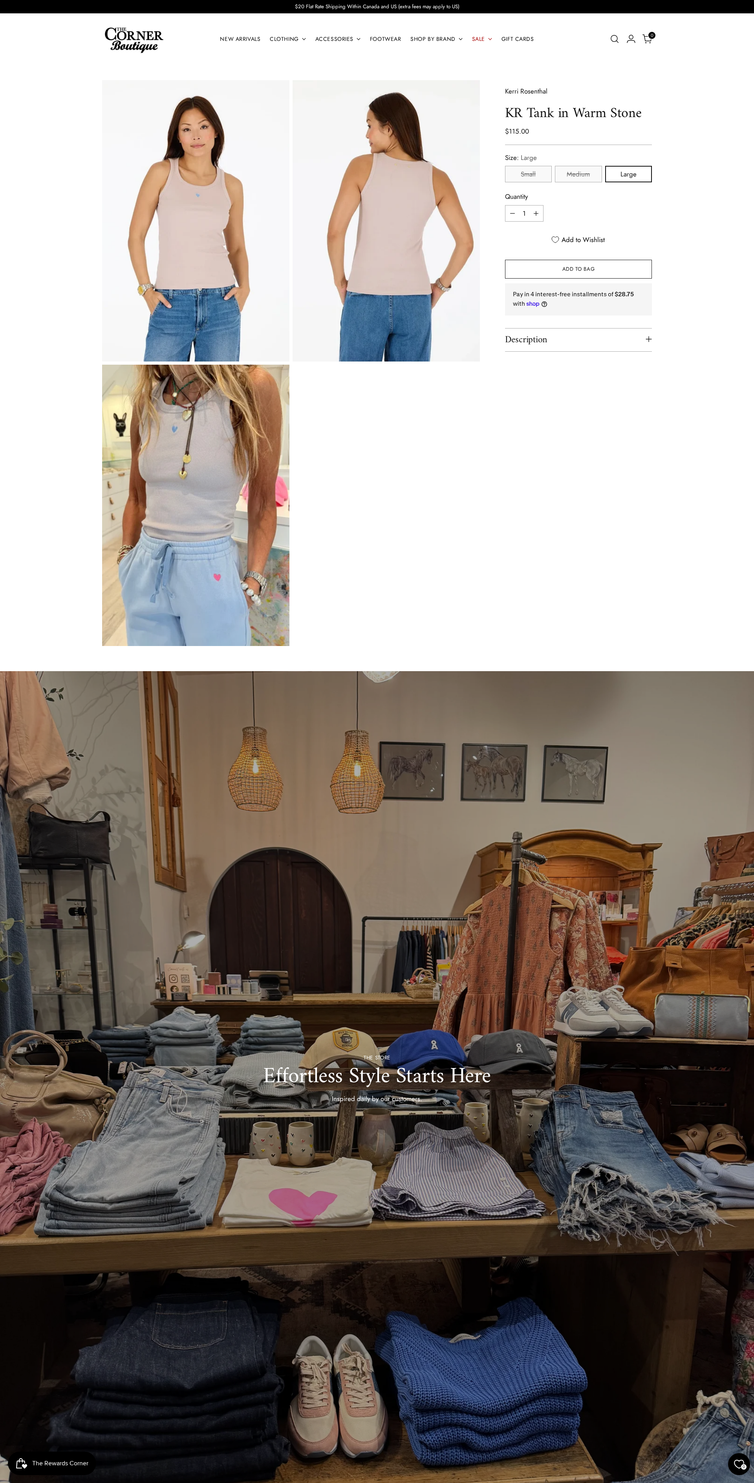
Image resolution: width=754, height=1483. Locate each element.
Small (528, 174)
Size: (521, 157)
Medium (578, 174)
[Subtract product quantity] (512, 213)
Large (628, 174)
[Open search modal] (614, 39)
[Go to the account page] (631, 39)
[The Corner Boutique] (133, 39)
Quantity (516, 196)
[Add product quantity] (536, 213)
